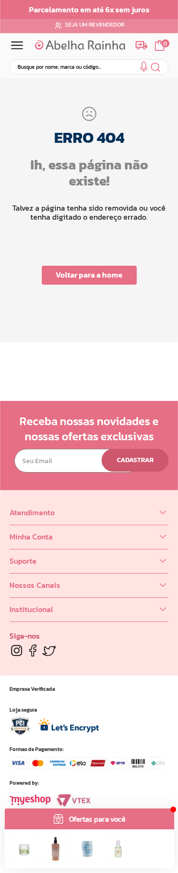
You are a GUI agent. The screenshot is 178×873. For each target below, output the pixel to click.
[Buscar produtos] (156, 67)
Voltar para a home (89, 274)
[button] (143, 68)
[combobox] (89, 66)
